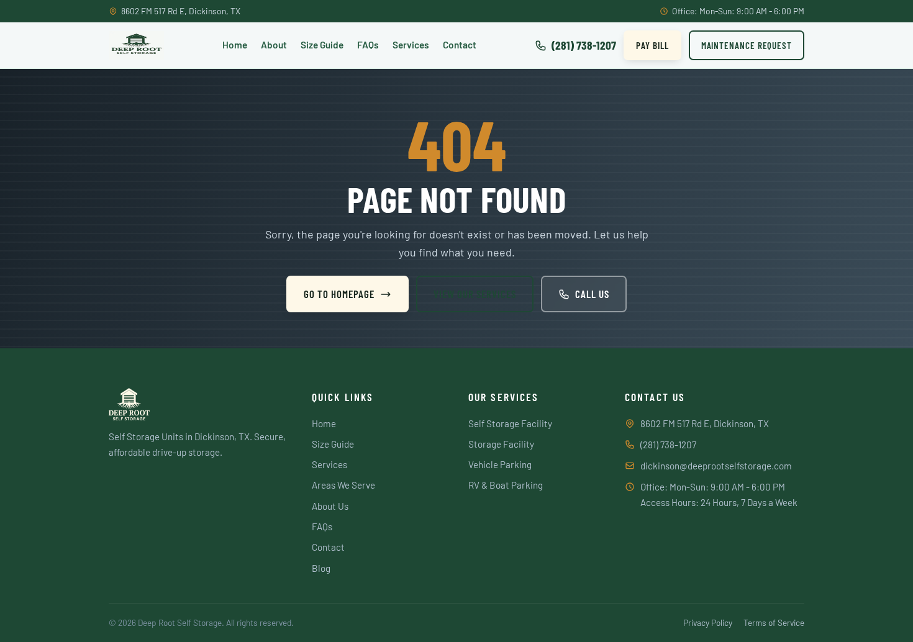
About (274, 44)
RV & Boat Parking (505, 485)
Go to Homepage (339, 293)
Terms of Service (773, 622)
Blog (321, 568)
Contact (459, 44)
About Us (330, 506)
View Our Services (475, 293)
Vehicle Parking (500, 464)
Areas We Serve (343, 485)
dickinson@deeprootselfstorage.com (716, 465)
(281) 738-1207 (668, 444)
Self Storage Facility (510, 423)
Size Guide (322, 44)
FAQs (368, 44)
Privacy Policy (707, 622)
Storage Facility (501, 444)
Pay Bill (652, 45)
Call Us (592, 293)
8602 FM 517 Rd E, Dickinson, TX (704, 423)
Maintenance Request (746, 45)
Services (411, 44)
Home (234, 44)
